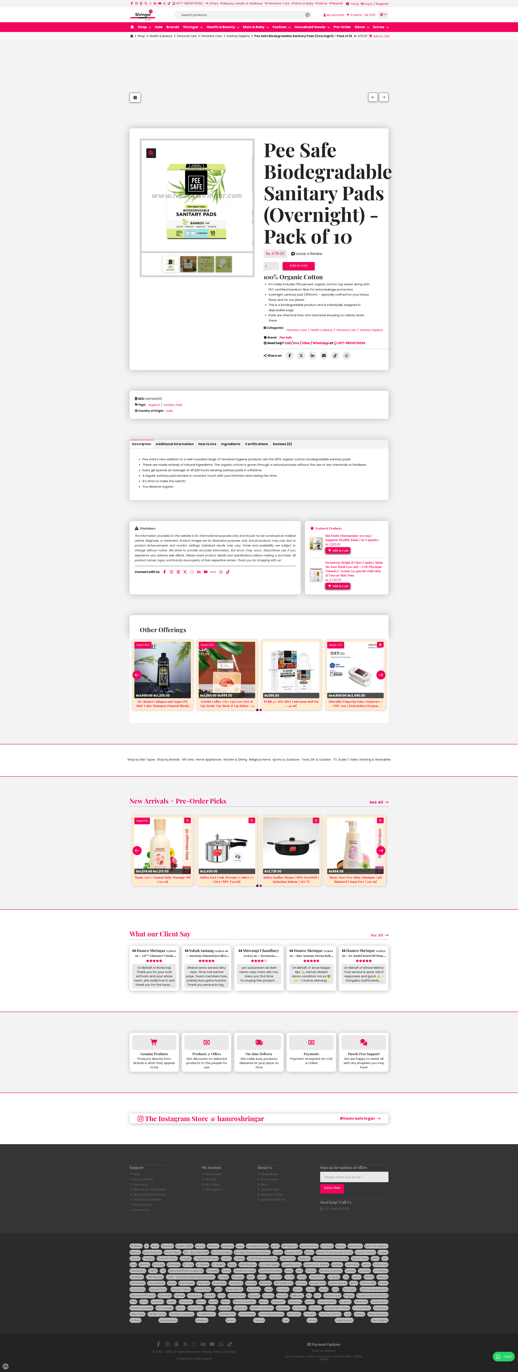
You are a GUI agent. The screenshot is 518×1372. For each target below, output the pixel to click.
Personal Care (187, 36)
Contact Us (141, 1210)
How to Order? (143, 1179)
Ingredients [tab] (230, 444)
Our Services (270, 1179)
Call (288, 343)
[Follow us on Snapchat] (150, 3)
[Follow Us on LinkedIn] (155, 3)
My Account (213, 1174)
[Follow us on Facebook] (132, 3)
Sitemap (230, 1352)
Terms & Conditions (147, 1200)
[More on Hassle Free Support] (364, 1042)
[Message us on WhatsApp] (164, 3)
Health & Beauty (161, 36)
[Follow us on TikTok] (169, 3)
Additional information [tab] (174, 444)
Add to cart (299, 265)
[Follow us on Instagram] (136, 3)
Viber (306, 343)
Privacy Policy (142, 1205)
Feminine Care (211, 36)
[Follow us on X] (145, 3)
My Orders (212, 1184)
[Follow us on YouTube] (159, 3)
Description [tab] (141, 444)
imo (296, 343)
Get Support (213, 1189)
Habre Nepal (203, 1359)
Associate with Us (273, 1200)
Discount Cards (271, 1195)
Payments (140, 1184)
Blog (264, 1184)
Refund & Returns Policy (150, 1195)
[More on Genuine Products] (154, 1042)
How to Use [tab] (207, 444)
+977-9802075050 (350, 343)
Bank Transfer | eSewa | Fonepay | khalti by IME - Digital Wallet (323, 1358)
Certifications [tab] (256, 444)
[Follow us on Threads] (141, 3)
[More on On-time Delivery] (259, 1042)
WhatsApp (321, 343)
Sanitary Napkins (238, 36)
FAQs (136, 1174)
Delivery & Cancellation (149, 1189)
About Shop (269, 1174)
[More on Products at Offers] (206, 1042)
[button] (360, 15)
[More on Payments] (311, 1042)
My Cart (210, 1179)
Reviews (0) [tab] (282, 444)
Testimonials (270, 1189)
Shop (141, 36)
